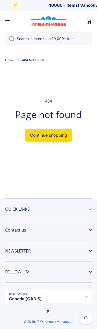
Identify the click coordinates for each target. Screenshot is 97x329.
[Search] (9, 38)
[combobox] (48, 38)
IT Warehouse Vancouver (54, 322)
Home (9, 60)
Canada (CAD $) (25, 298)
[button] (89, 21)
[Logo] (48, 21)
